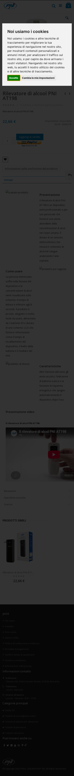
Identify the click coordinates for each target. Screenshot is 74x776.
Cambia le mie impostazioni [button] (38, 77)
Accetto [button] (13, 77)
